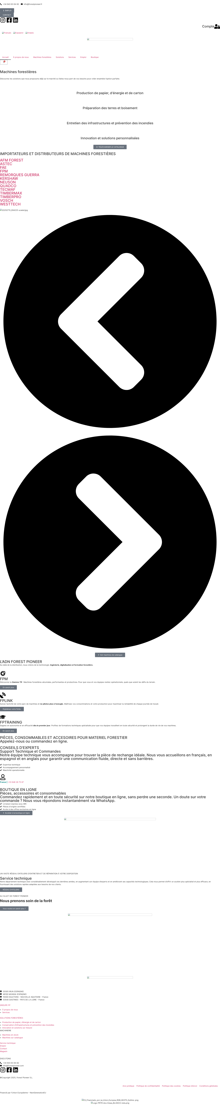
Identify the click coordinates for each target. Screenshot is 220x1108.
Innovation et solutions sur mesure (17, 1028)
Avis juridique (128, 1086)
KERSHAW (9, 178)
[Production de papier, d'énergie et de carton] (110, 87)
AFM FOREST (11, 160)
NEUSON (8, 182)
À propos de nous (21, 57)
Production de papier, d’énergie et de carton (21, 1022)
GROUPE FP (5, 1005)
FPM (4, 171)
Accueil (5, 57)
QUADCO (8, 186)
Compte (208, 26)
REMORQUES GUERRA (19, 175)
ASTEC (6, 164)
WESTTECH (10, 204)
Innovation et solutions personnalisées (110, 138)
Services (72, 57)
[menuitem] (6, 32)
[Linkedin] (15, 20)
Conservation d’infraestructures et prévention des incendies (28, 1025)
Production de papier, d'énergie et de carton (110, 93)
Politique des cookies (171, 1086)
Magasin (3, 1051)
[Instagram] (3, 20)
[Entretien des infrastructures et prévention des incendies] (110, 117)
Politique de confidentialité (148, 1086)
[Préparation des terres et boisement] (110, 102)
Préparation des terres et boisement (110, 108)
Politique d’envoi (190, 1086)
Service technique (7, 1043)
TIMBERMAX (11, 193)
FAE (3, 167)
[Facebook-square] (9, 20)
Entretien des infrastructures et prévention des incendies (110, 123)
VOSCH (6, 200)
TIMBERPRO (10, 197)
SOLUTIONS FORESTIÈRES (11, 1018)
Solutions (60, 57)
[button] (110, 322)
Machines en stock (10, 1035)
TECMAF (7, 189)
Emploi (83, 57)
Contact (3, 1048)
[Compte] (217, 26)
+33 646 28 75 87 (12, 782)
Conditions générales (208, 1086)
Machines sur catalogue (12, 1037)
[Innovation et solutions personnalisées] (110, 132)
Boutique (95, 57)
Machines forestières (42, 57)
